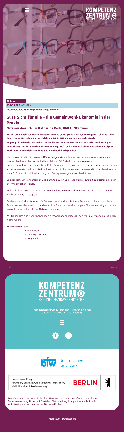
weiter (115, 267)
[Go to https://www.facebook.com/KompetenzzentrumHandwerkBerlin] (55, 336)
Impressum (54, 419)
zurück (9, 267)
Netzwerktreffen (16, 101)
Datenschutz (69, 419)
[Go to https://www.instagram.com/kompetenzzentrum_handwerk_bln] (68, 336)
